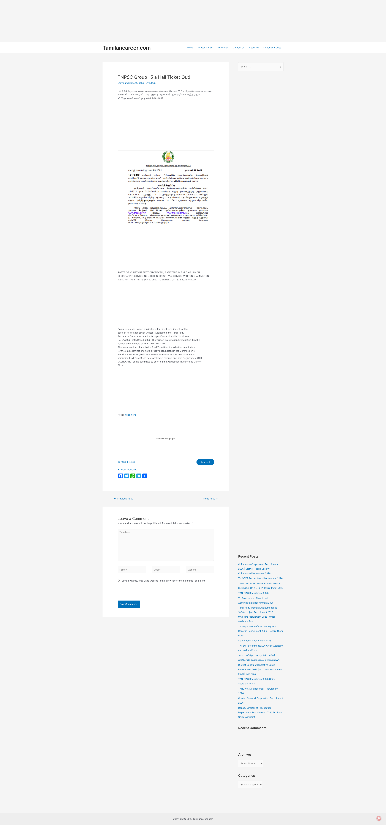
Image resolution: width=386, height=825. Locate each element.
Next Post (210, 498)
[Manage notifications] (379, 818)
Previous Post (123, 498)
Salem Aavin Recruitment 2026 (254, 640)
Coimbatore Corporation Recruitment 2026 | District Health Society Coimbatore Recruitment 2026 (258, 569)
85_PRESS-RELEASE (126, 462)
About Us (254, 47)
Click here (130, 414)
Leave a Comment (127, 82)
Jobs (141, 82)
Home (190, 47)
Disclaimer (222, 47)
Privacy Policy (205, 47)
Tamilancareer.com (127, 48)
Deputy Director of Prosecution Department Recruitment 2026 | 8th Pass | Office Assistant (260, 712)
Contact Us (239, 47)
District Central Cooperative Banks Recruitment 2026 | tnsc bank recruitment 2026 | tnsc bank (260, 669)
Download (205, 462)
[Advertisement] (90, 21)
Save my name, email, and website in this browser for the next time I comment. (164, 580)
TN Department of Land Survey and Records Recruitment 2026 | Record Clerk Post (260, 631)
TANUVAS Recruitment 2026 (253, 593)
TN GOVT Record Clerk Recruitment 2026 (260, 578)
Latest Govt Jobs (272, 47)
